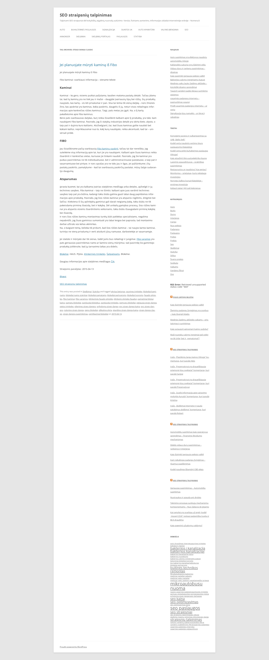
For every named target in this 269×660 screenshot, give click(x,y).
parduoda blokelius (91, 302)
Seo (172, 244)
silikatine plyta (105, 310)
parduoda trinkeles (109, 302)
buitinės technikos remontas (184, 569)
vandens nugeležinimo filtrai (181, 625)
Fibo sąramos (144, 239)
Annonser (65, 36)
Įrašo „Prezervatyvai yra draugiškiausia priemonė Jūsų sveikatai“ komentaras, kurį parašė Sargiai (189, 370)
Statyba (138, 36)
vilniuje (195, 629)
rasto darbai (194, 596)
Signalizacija (108, 29)
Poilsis (173, 236)
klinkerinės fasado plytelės (101, 299)
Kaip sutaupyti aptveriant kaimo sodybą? (189, 329)
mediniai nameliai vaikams (181, 576)
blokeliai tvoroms (135, 295)
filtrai (172, 574)
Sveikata (174, 263)
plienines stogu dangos (85, 306)
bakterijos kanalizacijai (187, 551)
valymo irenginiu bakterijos (181, 622)
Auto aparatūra (146, 29)
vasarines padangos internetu (182, 627)
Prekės (173, 240)
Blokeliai (64, 254)
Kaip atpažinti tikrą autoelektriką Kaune (188, 158)
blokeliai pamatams (97, 295)
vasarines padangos (201, 625)
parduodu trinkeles (200, 592)
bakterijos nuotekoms (179, 556)
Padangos (174, 229)
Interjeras (174, 218)
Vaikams (174, 266)
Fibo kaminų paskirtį (107, 148)
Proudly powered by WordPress (73, 647)
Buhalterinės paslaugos (83, 29)
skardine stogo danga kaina (125, 310)
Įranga (173, 221)
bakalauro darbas (177, 546)
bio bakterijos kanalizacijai (181, 563)
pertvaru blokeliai (127, 302)
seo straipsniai (181, 612)
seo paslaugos (185, 608)
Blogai (63, 276)
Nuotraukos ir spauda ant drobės (185, 497)
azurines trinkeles (134, 291)
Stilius (173, 255)
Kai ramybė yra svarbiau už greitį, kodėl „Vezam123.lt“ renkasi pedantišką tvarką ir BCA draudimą (189, 516)
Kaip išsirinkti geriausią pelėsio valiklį (187, 304)
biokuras (195, 563)
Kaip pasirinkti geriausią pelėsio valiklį (187, 76)
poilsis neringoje (191, 594)
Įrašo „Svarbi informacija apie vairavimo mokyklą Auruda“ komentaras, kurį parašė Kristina (189, 396)
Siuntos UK (126, 29)
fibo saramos (82, 299)
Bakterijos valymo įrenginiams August (187, 79)
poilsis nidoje (203, 594)
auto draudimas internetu (180, 543)
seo (200, 596)
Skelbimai (80, 36)
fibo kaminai (69, 299)
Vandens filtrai (177, 270)
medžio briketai (202, 580)
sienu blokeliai (91, 310)
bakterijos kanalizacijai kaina (181, 554)
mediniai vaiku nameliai (179, 578)
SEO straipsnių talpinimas (86, 15)
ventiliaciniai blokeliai (98, 314)
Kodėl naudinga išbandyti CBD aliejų (186, 469)
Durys (173, 214)
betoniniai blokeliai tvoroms (181, 561)
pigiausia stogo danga (147, 302)
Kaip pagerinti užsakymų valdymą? (186, 525)
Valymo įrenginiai (169, 29)
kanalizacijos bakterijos (184, 574)
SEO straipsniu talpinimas (185, 349)
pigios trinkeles (67, 306)
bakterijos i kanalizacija (187, 548)
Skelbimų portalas (101, 36)
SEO (186, 29)
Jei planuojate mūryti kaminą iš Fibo (88, 64)
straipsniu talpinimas (186, 619)
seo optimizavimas (184, 602)
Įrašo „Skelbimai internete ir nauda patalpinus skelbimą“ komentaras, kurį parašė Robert (188, 409)
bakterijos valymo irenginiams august (185, 559)
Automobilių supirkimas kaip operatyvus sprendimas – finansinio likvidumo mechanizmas (189, 436)
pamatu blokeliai (73, 302)
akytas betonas (118, 291)
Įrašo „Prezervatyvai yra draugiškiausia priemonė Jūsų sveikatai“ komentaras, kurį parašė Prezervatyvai (189, 383)
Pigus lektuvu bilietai (183, 297)
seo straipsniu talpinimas (180, 615)
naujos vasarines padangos (181, 592)
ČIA (112, 261)
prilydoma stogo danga (107, 306)
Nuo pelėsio (175, 225)
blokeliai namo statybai (76, 295)
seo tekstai (195, 615)
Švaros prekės (176, 259)
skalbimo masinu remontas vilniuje (184, 617)
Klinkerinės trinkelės (94, 254)
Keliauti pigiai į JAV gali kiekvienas (185, 188)
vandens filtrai (198, 622)
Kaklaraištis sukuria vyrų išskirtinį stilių (188, 64)
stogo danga (204, 617)
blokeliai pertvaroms (116, 295)
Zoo (172, 274)
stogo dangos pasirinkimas (75, 314)
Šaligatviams (113, 254)
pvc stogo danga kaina (129, 306)
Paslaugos (122, 36)
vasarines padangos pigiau (181, 629)
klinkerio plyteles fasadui (125, 299)
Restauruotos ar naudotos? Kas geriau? (188, 169)
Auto (62, 29)
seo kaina (177, 599)
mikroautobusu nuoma (186, 586)
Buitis (172, 210)
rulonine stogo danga (74, 310)
